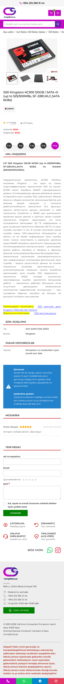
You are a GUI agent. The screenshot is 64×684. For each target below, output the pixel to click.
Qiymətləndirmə (12, 479)
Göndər (15, 513)
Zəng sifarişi (21, 610)
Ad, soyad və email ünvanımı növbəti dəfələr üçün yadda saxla (32, 505)
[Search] (58, 24)
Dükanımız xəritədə (18, 592)
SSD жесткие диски (45, 313)
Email (6, 468)
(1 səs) (13, 123)
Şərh (6, 484)
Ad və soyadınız (11, 456)
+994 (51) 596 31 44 (33, 3)
